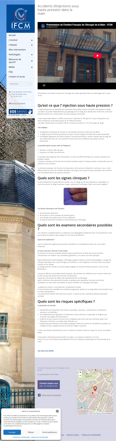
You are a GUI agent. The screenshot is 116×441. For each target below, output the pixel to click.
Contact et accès (17, 76)
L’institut (13, 40)
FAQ (11, 71)
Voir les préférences (49, 432)
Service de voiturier (18, 103)
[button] (57, 411)
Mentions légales (73, 435)
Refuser (31, 432)
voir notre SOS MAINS (46, 351)
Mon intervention (17, 49)
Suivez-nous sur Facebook (51, 395)
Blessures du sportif (15, 61)
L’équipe (13, 44)
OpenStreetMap (100, 413)
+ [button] (80, 372)
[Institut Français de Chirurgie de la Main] (20, 18)
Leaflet (91, 413)
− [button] (80, 375)
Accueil (12, 35)
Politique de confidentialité (21, 437)
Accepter (12, 432)
